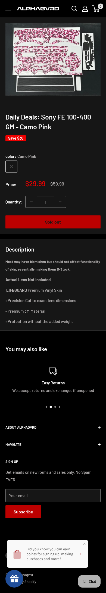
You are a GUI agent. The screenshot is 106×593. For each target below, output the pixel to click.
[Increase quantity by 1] (60, 202)
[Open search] (74, 9)
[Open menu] (8, 9)
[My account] (85, 9)
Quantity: (13, 201)
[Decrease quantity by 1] (31, 202)
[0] (96, 8)
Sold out (53, 221)
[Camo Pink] (11, 166)
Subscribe (23, 511)
